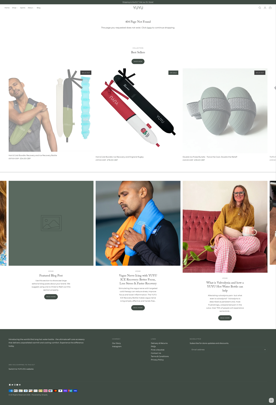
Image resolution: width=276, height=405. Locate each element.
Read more (138, 307)
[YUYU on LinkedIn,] (20, 385)
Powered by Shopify (40, 395)
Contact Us (156, 353)
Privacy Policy (157, 360)
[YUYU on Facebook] (10, 385)
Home (7, 8)
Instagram (117, 346)
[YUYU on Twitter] (12, 385)
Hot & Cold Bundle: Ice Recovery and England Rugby (120, 157)
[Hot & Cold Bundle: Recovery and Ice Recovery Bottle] (51, 110)
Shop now (138, 61)
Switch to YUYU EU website (21, 369)
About (30, 8)
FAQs (153, 346)
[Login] (265, 7)
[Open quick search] (259, 7)
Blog (38, 8)
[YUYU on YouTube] (17, 385)
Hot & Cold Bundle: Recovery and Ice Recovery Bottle (33, 155)
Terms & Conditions (160, 356)
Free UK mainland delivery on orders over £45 (138, 2)
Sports (22, 8)
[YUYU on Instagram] (15, 385)
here (149, 27)
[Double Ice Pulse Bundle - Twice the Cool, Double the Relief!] (225, 110)
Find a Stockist (157, 350)
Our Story (116, 343)
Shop (14, 8)
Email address (197, 347)
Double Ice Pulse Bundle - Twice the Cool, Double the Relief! (210, 157)
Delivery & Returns (159, 343)
